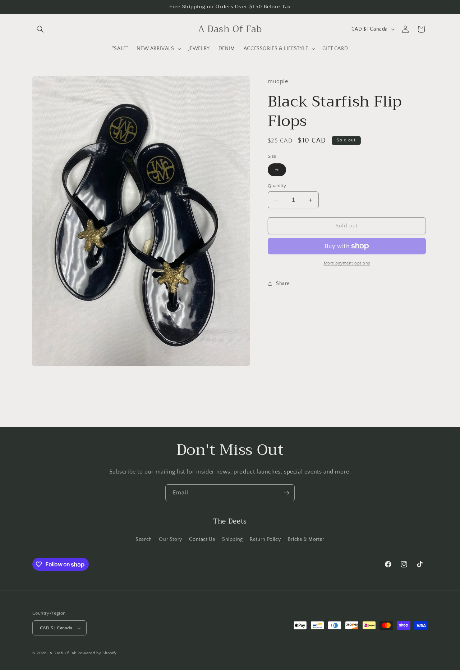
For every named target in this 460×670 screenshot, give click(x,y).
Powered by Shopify (97, 653)
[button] (40, 29)
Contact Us (202, 539)
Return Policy (265, 539)
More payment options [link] (347, 263)
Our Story (170, 539)
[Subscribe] (286, 492)
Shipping (232, 539)
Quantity (277, 185)
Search (143, 539)
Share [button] (283, 283)
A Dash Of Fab (63, 653)
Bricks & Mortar (306, 539)
